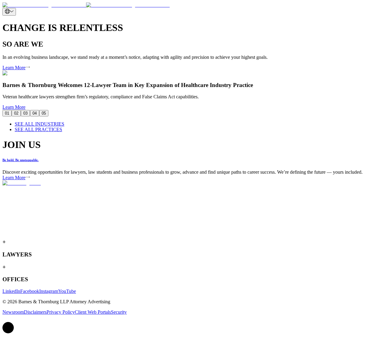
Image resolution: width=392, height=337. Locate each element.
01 (7, 113)
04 (34, 113)
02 (16, 113)
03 (25, 113)
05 (44, 113)
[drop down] (9, 12)
